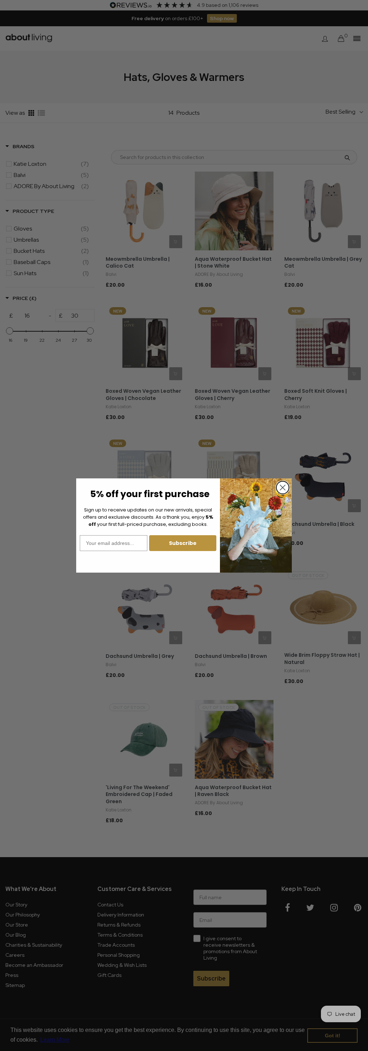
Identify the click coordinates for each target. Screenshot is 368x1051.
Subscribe (183, 543)
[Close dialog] (282, 487)
